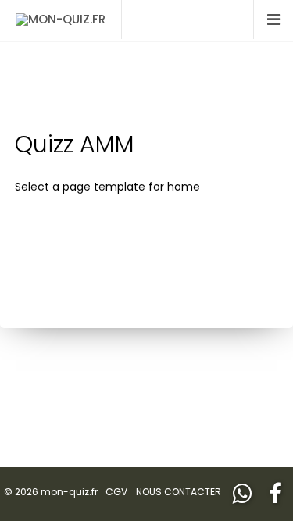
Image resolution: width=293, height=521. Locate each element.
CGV (116, 491)
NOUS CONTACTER (178, 491)
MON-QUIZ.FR (66, 19)
